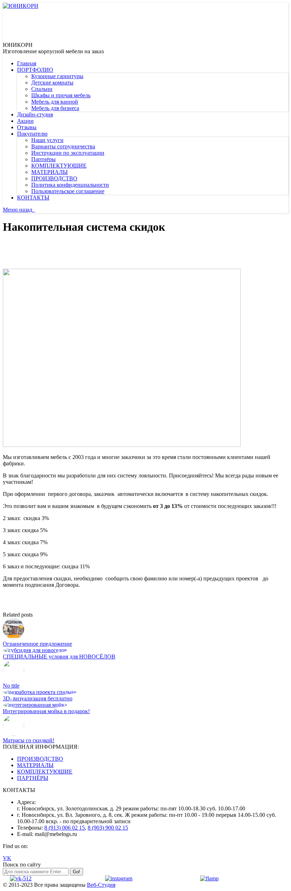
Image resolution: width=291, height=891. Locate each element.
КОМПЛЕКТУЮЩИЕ (44, 772)
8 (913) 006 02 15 (64, 828)
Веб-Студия (101, 885)
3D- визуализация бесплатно (37, 698)
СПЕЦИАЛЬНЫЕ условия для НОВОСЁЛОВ (59, 657)
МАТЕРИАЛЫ (35, 765)
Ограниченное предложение (37, 644)
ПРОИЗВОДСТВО (40, 759)
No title (11, 686)
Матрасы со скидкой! (28, 740)
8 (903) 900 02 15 (108, 828)
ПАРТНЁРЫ (32, 778)
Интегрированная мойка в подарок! (46, 711)
